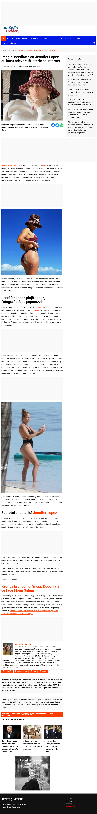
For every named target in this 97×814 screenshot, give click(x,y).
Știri (8, 38)
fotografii (40, 307)
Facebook (6, 715)
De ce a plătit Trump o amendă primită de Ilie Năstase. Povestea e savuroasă (80, 92)
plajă (44, 165)
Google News (26, 713)
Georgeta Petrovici (9, 66)
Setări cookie (71, 806)
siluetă (44, 671)
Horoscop (76, 38)
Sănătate (36, 38)
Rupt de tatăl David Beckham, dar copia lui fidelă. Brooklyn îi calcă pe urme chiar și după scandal (52, 746)
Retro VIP (55, 38)
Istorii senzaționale (9, 43)
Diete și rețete (66, 38)
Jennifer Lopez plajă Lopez (12, 165)
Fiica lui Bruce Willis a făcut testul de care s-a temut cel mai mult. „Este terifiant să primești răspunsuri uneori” (80, 113)
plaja (34, 671)
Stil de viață (15, 38)
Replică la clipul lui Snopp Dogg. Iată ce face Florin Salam (30, 588)
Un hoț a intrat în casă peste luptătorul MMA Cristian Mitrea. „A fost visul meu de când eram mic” (80, 102)
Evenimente (46, 38)
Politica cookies (72, 801)
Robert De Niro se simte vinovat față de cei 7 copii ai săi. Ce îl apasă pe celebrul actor (79, 82)
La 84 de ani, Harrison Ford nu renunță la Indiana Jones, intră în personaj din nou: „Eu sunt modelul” (10, 746)
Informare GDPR (72, 804)
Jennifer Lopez (45, 513)
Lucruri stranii (27, 38)
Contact (69, 799)
